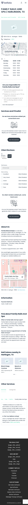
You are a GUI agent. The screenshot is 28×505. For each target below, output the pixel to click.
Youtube (14, 475)
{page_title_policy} (14, 445)
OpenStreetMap (18, 287)
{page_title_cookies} (14, 450)
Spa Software (14, 487)
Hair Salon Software (14, 485)
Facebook (14, 471)
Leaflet (11, 287)
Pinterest (14, 478)
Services (3, 390)
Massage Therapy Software (14, 497)
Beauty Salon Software (14, 492)
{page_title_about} (14, 457)
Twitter (14, 473)
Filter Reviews (4, 165)
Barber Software (14, 494)
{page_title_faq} (14, 461)
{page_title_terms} (14, 447)
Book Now (14, 433)
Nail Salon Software (14, 490)
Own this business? (8, 105)
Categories (12, 390)
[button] (13, 271)
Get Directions (21, 290)
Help (14, 459)
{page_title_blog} (14, 464)
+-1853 (12, 39)
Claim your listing (15, 422)
